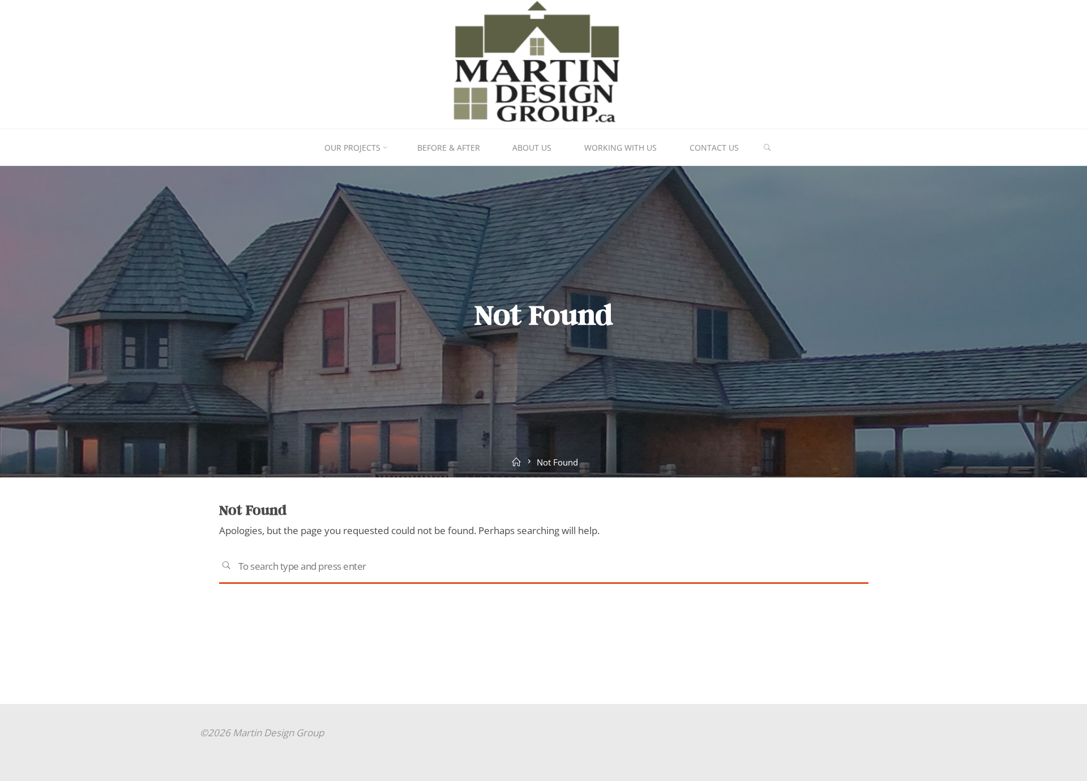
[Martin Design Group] (543, 63)
